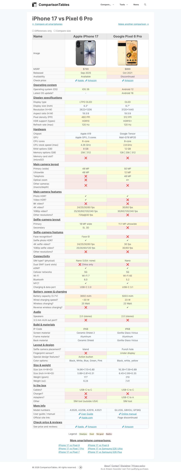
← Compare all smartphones (47, 24)
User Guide (87, 414)
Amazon (92, 80)
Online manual (129, 414)
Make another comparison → (133, 24)
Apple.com (87, 417)
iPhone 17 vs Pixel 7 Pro (71, 448)
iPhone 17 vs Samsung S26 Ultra (105, 448)
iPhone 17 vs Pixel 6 (98, 445)
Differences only (43, 31)
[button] (145, 5)
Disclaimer (126, 466)
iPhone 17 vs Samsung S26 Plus (105, 452)
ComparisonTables (54, 5)
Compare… (106, 4)
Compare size (63, 31)
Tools (122, 4)
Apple (81, 80)
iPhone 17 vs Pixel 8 (69, 445)
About (107, 466)
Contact (115, 466)
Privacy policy (138, 466)
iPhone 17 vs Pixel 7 (69, 452)
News (136, 4)
